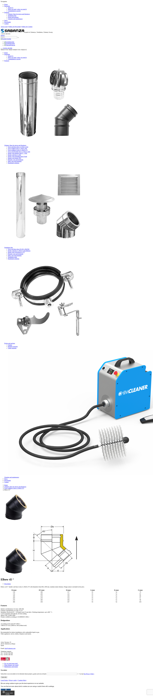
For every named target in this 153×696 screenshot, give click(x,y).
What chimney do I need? (11, 665)
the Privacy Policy (89, 674)
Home (6, 4)
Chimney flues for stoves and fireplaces (19, 14)
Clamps (10, 345)
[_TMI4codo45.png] (55, 575)
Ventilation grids (12, 257)
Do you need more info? (11, 663)
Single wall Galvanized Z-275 (16, 252)
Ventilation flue (12, 15)
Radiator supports (13, 346)
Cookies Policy (22, 680)
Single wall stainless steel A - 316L (17, 153)
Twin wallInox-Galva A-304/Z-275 (18, 150)
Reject (8, 689)
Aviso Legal (4, 26)
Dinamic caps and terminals (15, 159)
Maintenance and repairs (11, 666)
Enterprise (7, 6)
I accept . (86, 674)
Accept (3, 689)
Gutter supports (12, 348)
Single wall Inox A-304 (14, 155)
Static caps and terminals (15, 161)
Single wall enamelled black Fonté (17, 156)
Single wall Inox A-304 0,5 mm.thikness (19, 250)
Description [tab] (7, 584)
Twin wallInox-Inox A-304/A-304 (17, 148)
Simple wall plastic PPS (14, 158)
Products (6, 12)
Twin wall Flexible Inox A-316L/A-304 (19, 151)
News (6, 20)
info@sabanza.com (10, 648)
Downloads (7, 22)
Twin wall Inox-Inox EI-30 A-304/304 (18, 249)
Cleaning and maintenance (15, 19)
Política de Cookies (27, 26)
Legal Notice (4, 680)
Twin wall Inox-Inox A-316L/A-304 (18, 147)
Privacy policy (13, 680)
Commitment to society (14, 11)
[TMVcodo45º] (15, 575)
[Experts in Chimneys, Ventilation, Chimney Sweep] (12, 32)
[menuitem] (9, 42)
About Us (10, 7)
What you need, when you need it (17, 9)
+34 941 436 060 (7, 48)
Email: (45, 674)
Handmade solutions (13, 163)
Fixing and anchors (13, 17)
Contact (6, 23)
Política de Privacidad (14, 26)
